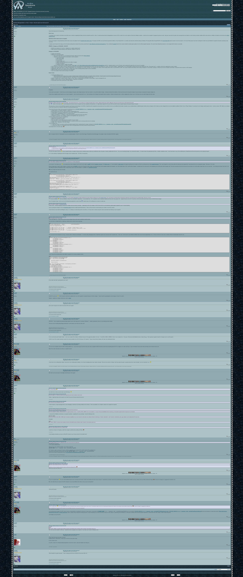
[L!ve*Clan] (14, 547)
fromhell (15, 277)
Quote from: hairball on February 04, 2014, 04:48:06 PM (57, 101)
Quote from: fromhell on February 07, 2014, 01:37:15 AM (57, 408)
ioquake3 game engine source (86, 40)
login (225, 3)
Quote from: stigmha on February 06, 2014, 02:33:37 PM (57, 196)
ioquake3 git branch (155, 164)
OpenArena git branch (93, 167)
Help (118, 19)
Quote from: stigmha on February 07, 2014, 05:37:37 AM (57, 441)
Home (114, 19)
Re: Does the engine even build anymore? (71, 28)
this (143, 383)
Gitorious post (107, 164)
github (70, 298)
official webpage (87, 55)
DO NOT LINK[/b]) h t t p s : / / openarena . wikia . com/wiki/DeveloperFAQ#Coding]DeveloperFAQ (94, 109)
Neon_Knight (16, 343)
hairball (15, 143)
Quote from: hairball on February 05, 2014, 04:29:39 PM (57, 160)
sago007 (88, 164)
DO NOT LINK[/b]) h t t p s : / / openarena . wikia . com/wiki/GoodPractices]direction (185, 511)
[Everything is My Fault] (14, 36)
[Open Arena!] (14, 291)
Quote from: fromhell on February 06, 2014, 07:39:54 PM (57, 401)
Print (228, 566)
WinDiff (76, 166)
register (228, 3)
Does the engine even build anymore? (41, 22)
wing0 (15, 534)
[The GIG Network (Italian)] (14, 137)
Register (129, 19)
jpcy (75, 65)
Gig (14, 131)
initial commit (120, 164)
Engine (31, 22)
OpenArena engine (67, 207)
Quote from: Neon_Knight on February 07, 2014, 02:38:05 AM (58, 426)
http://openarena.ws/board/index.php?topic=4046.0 (75, 452)
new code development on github (54, 290)
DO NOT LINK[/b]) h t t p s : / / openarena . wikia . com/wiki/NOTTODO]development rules (151, 511)
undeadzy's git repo (98, 164)
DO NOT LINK (101, 511)
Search (121, 19)
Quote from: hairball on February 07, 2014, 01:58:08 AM (57, 410)
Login (125, 19)
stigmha (15, 28)
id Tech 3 (27, 22)
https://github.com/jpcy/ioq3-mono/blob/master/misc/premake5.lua (92, 65)
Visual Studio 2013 (165, 40)
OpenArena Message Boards (18, 22)
